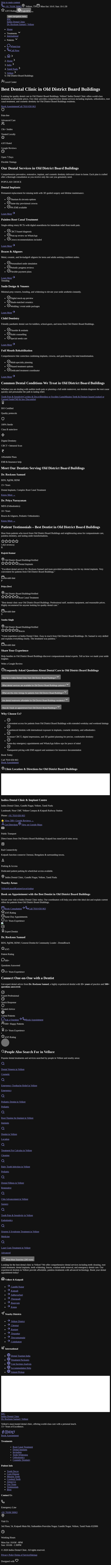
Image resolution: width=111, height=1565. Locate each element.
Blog (9, 1489)
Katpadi (11, 888)
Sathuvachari (17, 1295)
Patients (10, 40)
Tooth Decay (13, 1471)
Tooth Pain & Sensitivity (12, 396)
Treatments (12, 33)
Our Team (11, 1484)
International (12, 36)
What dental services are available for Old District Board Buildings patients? (34, 685)
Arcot (24, 888)
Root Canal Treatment (23, 1447)
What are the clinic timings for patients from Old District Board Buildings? (33, 693)
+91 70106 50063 (13, 6)
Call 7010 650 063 (27, 106)
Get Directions (11, 824)
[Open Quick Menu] (4, 1041)
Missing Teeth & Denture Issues (79, 396)
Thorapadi (15, 1299)
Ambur (30, 888)
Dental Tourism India (20, 1356)
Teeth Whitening (20, 1455)
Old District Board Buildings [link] (20, 75)
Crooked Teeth (14, 1479)
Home (10, 29)
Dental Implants (20, 1449)
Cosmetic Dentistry (21, 1460)
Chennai (15, 1325)
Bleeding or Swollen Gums (52, 396)
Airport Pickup (17, 1372)
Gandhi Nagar (17, 1287)
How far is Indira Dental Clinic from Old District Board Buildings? (29, 678)
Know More (8, 495)
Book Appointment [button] (10, 1435)
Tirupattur (15, 1333)
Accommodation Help (21, 1368)
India (9, 65)
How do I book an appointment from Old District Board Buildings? (29, 708)
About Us (11, 1482)
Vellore (10, 73)
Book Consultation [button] (13, 908)
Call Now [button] (14, 50)
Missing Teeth (13, 1476)
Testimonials (12, 1487)
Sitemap (33, 1555)
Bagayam (15, 1303)
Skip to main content (10, 2)
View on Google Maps (31, 824)
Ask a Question (12, 1020)
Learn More (6, 214)
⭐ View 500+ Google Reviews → (17, 820)
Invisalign (17, 1452)
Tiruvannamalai (18, 1337)
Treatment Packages (20, 1360)
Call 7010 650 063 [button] (37, 908)
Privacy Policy (7, 1555)
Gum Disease (13, 1474)
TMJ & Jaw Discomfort (25, 399)
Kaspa (14, 1307)
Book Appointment (10, 106)
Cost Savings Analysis (21, 1364)
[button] (3, 1433)
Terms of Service (22, 1555)
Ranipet (18, 888)
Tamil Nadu (12, 69)
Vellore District (18, 1321)
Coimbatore (16, 1341)
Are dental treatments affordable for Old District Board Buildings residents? (33, 700)
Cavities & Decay (32, 396)
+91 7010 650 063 (16, 815)
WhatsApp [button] (15, 46)
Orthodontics (19, 1457)
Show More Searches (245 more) (19, 1260)
